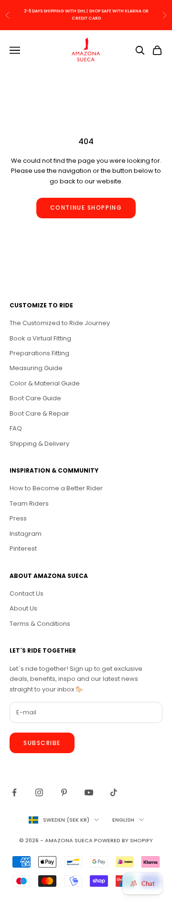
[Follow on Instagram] (39, 792)
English (123, 820)
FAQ (16, 428)
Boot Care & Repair (39, 413)
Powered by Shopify (123, 840)
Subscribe (42, 743)
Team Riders (29, 503)
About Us (23, 608)
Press (18, 518)
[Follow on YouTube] (89, 792)
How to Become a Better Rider (56, 488)
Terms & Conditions (40, 623)
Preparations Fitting (39, 353)
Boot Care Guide (35, 398)
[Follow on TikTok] (113, 792)
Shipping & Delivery (39, 443)
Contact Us (26, 593)
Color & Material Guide (45, 383)
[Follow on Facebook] (14, 792)
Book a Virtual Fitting (40, 338)
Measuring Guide (36, 368)
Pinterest (23, 548)
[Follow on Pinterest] (64, 792)
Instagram (26, 533)
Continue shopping (86, 207)
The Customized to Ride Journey (60, 323)
